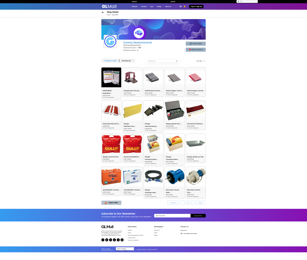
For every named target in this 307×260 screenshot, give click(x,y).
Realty (159, 6)
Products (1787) (111, 61)
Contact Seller (197, 43)
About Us (168, 6)
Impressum (184, 230)
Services (144, 6)
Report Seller (113, 203)
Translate (125, 250)
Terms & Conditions (133, 240)
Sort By (199, 61)
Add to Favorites (197, 49)
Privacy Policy (131, 237)
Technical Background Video (135, 235)
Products (134, 6)
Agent (155, 235)
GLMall (130, 230)
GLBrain (134, 1)
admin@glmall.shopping (190, 233)
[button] (240, 1)
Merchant (156, 230)
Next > (201, 203)
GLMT (129, 232)
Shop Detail (115, 14)
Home (108, 14)
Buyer (155, 232)
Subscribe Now (198, 216)
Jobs (152, 6)
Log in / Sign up (196, 6)
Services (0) (126, 61)
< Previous (173, 203)
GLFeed (173, 1)
